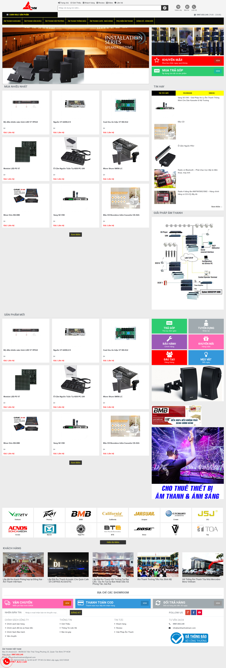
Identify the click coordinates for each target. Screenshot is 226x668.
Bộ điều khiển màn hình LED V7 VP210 (21, 122)
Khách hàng (90, 3)
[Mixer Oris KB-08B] (25, 198)
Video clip (178, 10)
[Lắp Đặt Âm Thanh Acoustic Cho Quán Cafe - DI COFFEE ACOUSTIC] (68, 564)
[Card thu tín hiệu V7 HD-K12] (125, 105)
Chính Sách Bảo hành (16, 632)
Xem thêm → (216, 207)
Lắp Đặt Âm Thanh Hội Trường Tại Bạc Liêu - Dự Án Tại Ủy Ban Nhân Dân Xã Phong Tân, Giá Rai (111, 581)
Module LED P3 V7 (12, 168)
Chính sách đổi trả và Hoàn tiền (20, 628)
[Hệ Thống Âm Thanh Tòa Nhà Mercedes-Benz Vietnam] (202, 564)
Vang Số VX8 (59, 215)
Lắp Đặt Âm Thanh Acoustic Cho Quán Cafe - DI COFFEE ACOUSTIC (68, 580)
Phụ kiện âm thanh (124, 21)
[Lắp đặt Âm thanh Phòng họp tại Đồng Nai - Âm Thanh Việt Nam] (23, 564)
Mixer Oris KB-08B (12, 215)
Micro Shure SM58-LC (112, 168)
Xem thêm (75, 234)
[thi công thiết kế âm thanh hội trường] (75, 56)
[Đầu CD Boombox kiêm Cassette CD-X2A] (125, 198)
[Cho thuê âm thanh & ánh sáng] (188, 463)
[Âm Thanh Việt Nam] (30, 5)
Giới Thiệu (76, 3)
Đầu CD (181, 122)
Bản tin (186, 10)
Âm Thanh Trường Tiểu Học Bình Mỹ (154, 579)
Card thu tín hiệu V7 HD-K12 (115, 122)
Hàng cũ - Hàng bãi (144, 21)
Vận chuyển (12, 636)
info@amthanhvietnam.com (184, 628)
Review (101, 3)
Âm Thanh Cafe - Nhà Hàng (101, 21)
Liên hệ (120, 3)
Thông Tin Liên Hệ (69, 628)
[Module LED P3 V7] (25, 151)
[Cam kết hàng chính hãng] (177, 415)
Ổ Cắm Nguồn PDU (186, 146)
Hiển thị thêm (113, 542)
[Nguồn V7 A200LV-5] (75, 105)
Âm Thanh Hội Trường (54, 21)
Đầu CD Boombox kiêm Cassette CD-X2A (121, 215)
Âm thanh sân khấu (33, 21)
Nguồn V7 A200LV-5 (62, 122)
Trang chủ (64, 3)
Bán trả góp (66, 632)
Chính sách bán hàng (16, 624)
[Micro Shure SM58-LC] (125, 151)
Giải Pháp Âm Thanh (125, 632)
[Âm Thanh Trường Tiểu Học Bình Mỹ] (157, 564)
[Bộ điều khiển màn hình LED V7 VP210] (25, 105)
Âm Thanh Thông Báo (77, 21)
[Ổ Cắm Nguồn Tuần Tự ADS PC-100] (75, 151)
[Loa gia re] (188, 383)
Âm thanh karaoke (12, 21)
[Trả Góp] (17, 661)
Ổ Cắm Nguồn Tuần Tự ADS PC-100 (69, 168)
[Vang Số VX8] (75, 198)
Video (110, 3)
